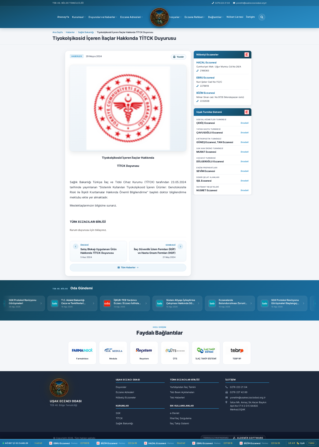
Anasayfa (63, 16)
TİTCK (119, 418)
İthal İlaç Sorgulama (180, 418)
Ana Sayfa (58, 32)
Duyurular (121, 387)
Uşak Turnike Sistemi (209, 111)
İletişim (250, 16)
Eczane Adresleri (125, 392)
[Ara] (262, 17)
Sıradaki (245, 123)
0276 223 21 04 (222, 3)
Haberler (70, 32)
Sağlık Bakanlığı (86, 32)
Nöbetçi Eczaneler (207, 54)
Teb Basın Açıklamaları (182, 392)
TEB (55, 3)
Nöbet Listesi (235, 16)
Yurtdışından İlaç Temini (183, 387)
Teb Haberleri (177, 397)
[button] (79, 17)
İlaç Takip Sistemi (179, 423)
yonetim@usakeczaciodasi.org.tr (247, 397)
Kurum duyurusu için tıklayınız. (88, 230)
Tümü (311, 443)
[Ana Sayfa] (159, 17)
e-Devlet (174, 413)
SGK (118, 413)
